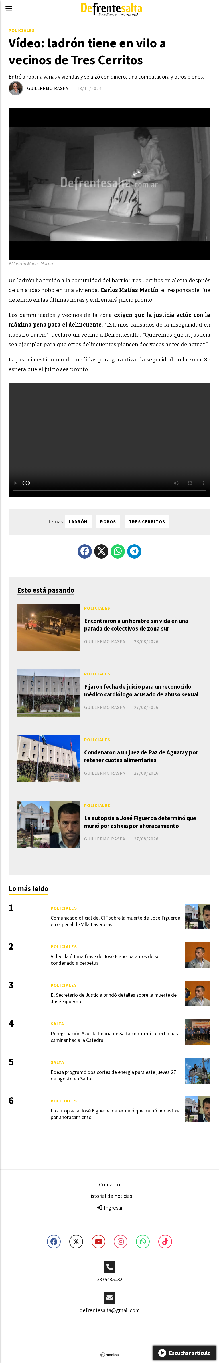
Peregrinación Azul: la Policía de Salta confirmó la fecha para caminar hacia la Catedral (115, 1036)
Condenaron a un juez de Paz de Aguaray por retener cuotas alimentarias (141, 756)
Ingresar (113, 1207)
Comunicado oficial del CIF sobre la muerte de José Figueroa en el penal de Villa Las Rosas (115, 921)
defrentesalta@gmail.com (110, 1310)
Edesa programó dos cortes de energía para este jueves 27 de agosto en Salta (113, 1075)
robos (108, 521)
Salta (57, 1023)
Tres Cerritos (147, 521)
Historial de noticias (109, 1195)
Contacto (109, 1184)
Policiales (22, 30)
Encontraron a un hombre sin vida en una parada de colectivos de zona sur (136, 624)
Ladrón (78, 521)
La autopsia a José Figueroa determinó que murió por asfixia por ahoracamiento (140, 822)
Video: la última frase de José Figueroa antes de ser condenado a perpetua (106, 959)
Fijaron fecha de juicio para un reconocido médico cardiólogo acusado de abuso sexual (141, 690)
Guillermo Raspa (47, 88)
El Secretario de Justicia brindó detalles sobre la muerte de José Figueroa (114, 998)
